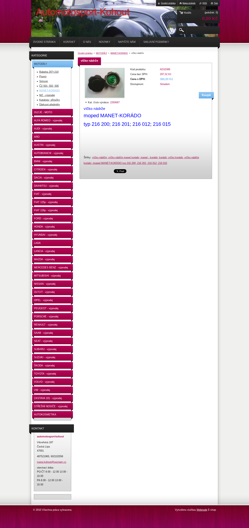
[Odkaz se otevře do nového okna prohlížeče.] (105, 98)
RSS (205, 3)
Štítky (87, 157)
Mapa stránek (189, 3)
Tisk (216, 3)
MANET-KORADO (119, 53)
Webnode (202, 509)
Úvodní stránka (85, 53)
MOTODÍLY (101, 53)
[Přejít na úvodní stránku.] (41, 12)
